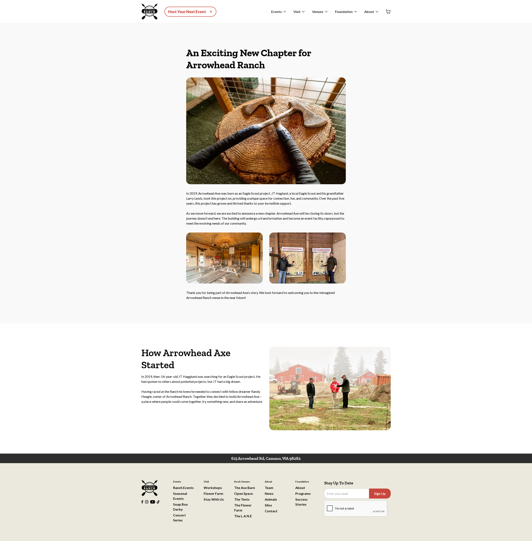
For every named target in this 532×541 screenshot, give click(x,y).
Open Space (243, 493)
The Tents (242, 499)
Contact (271, 511)
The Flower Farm (243, 507)
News (269, 493)
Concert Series (179, 517)
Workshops (213, 488)
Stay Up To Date (338, 482)
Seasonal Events (180, 495)
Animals (271, 499)
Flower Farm (213, 493)
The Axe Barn (244, 488)
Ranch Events (183, 488)
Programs (303, 493)
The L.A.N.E (243, 516)
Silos (268, 505)
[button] (279, 11)
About (300, 488)
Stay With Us (214, 499)
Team (269, 488)
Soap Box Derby (180, 506)
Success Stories (301, 501)
